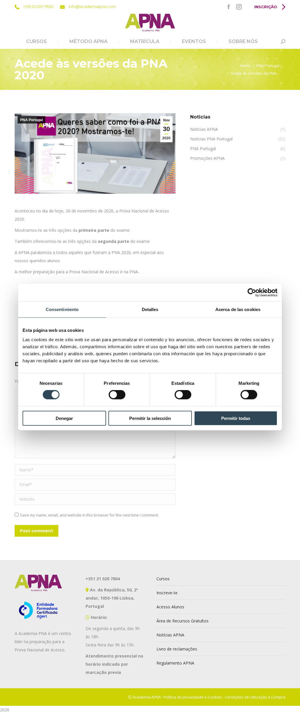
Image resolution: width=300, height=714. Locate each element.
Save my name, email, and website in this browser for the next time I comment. (89, 515)
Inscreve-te (167, 592)
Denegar (64, 418)
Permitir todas (235, 418)
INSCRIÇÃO (266, 6)
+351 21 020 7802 (37, 6)
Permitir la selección (150, 418)
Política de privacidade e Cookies (192, 697)
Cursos (163, 578)
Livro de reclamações (176, 649)
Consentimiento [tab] (62, 309)
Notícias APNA (170, 635)
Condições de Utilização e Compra (255, 697)
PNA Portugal (31, 120)
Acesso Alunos (170, 607)
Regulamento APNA (175, 663)
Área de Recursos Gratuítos (182, 621)
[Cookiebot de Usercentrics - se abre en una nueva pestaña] (251, 292)
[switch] (117, 394)
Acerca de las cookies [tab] (237, 309)
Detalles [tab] (150, 309)
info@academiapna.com (92, 6)
